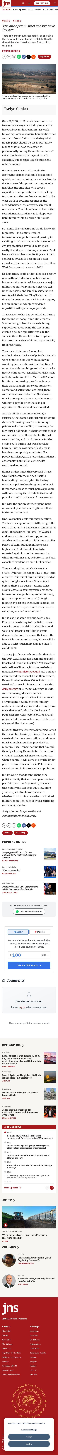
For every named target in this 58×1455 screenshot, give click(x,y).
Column (17, 20)
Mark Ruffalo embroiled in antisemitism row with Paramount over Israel (20, 1112)
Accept (29, 1437)
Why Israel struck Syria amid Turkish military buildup (24, 1236)
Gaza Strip (20, 832)
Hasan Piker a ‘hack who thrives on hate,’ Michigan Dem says (30, 1166)
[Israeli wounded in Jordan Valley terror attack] (50, 1094)
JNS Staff (6, 1081)
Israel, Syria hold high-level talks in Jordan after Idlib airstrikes (22, 1076)
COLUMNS (9, 1247)
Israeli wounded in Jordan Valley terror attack (19, 1093)
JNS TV (7, 1200)
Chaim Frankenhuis (26, 1263)
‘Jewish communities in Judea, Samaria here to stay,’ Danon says (28, 1156)
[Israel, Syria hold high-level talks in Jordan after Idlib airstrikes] (50, 1077)
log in (22, 1007)
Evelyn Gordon (11, 51)
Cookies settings (29, 1430)
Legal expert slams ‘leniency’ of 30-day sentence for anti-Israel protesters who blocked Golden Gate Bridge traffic (21, 1060)
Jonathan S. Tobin (10, 892)
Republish (44, 56)
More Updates (11, 1188)
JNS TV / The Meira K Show (12, 1231)
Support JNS (42, 3)
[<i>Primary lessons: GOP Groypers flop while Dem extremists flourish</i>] (50, 889)
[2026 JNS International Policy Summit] (29, 1401)
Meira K (5, 1241)
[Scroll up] (47, 1188)
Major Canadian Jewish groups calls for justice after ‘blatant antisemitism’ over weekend (28, 1146)
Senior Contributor (9, 867)
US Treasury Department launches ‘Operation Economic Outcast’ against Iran (28, 1176)
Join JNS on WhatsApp (31, 911)
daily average (10, 688)
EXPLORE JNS (11, 1045)
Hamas (7, 832)
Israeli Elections (34, 10)
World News (6, 1106)
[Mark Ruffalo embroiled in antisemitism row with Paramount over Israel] (50, 1111)
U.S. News (6, 1052)
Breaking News (14, 1127)
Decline (29, 1444)
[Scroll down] (52, 1188)
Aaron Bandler (8, 1067)
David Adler (23, 1284)
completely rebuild (28, 671)
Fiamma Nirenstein (10, 861)
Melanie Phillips (9, 874)
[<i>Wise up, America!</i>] (50, 872)
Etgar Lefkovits (9, 1118)
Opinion (6, 20)
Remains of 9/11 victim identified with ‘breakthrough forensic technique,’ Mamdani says (30, 1137)
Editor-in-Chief (8, 883)
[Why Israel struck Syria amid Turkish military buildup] (29, 1217)
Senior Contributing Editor (12, 849)
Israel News (6, 1072)
